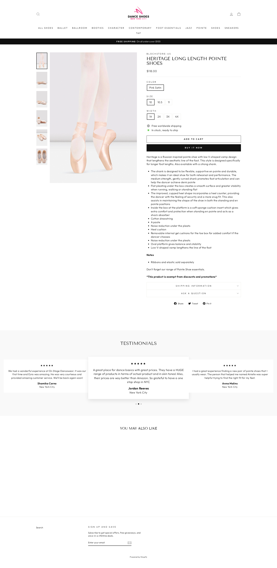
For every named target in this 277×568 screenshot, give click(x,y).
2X (159, 116)
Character (116, 28)
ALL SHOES (45, 28)
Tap (138, 33)
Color (152, 82)
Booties (98, 28)
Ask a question (193, 293)
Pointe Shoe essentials (190, 269)
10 (150, 102)
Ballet (63, 28)
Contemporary (140, 28)
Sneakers (232, 28)
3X (168, 116)
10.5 (160, 102)
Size (150, 96)
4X (177, 116)
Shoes (215, 28)
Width (152, 111)
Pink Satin (155, 87)
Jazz (188, 28)
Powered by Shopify (138, 557)
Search (39, 527)
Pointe (201, 28)
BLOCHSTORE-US (159, 54)
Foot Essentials (168, 28)
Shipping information (194, 286)
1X (150, 116)
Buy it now (194, 147)
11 (169, 102)
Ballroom (79, 28)
